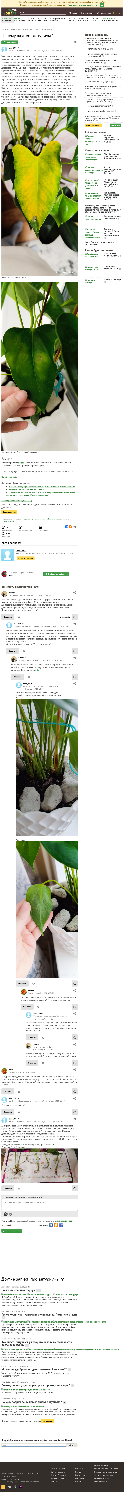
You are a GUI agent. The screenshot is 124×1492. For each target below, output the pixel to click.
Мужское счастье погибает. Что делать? (27, 489)
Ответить (8, 617)
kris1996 (5, 1311)
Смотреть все (48, 1421)
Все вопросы (80, 1475)
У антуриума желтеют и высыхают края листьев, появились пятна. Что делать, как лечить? (102, 118)
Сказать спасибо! (25, 558)
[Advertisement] (39, 1256)
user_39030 (14, 48)
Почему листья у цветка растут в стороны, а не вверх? (35, 1385)
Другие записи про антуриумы (30, 1279)
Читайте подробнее (10, 477)
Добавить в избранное (58, 574)
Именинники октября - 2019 (111, 268)
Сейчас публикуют (58, 1472)
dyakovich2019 (7, 1366)
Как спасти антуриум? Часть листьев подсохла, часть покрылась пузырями (42, 486)
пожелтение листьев (63, 519)
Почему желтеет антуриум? (97, 82)
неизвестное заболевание (46, 519)
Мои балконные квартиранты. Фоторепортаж (111, 156)
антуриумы (33, 519)
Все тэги (78, 1482)
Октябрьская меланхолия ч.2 (112, 255)
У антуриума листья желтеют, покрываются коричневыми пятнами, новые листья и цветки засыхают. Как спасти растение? (101, 41)
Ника (11, 575)
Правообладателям (101, 1478)
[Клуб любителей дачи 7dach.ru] (10, 12)
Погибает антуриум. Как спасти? (99, 111)
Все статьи (79, 1478)
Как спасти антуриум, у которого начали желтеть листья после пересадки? (37, 1343)
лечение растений (8, 521)
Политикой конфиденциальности (82, 5)
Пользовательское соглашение (105, 1468)
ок (102, 5)
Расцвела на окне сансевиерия (112, 217)
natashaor (5, 1398)
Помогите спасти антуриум (18, 1290)
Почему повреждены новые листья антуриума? (31, 1402)
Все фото (79, 1472)
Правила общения (100, 1465)
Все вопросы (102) (93, 125)
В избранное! (11, 42)
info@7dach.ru (13, 1479)
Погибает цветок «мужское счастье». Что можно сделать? (101, 61)
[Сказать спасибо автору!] (75, 617)
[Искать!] (64, 12)
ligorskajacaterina (8, 1382)
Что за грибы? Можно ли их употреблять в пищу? (111, 183)
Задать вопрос (9, 512)
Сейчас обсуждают (58, 1475)
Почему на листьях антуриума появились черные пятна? (98, 94)
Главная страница (58, 1468)
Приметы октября (112, 280)
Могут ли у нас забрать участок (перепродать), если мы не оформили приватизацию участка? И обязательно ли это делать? (103, 209)
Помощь (54, 1482)
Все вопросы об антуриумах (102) (16, 500)
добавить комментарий (12, 1231)
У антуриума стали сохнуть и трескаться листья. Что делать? (103, 88)
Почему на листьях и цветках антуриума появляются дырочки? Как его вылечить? (103, 69)
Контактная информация (103, 1475)
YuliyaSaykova (7, 1339)
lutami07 (12, 592)
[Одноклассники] (70, 526)
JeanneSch (5, 1287)
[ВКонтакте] (66, 526)
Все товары (79, 1468)
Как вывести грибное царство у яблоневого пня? (112, 196)
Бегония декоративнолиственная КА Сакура (112, 170)
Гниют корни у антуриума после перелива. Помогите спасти (39, 1314)
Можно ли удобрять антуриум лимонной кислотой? (34, 1369)
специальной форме (65, 1221)
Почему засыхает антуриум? (98, 106)
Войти (118, 13)
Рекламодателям (100, 1482)
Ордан (21, 462)
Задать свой (115, 125)
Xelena (31, 990)
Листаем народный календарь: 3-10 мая (111, 139)
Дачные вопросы (57, 1478)
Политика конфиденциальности (105, 1472)
